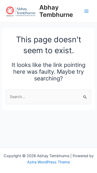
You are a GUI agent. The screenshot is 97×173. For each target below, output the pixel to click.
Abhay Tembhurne (56, 11)
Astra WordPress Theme (48, 162)
